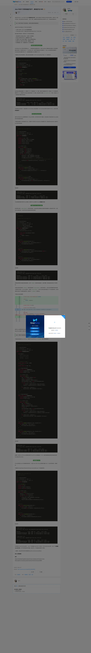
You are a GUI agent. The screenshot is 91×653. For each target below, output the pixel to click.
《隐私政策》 (59, 333)
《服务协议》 (55, 333)
